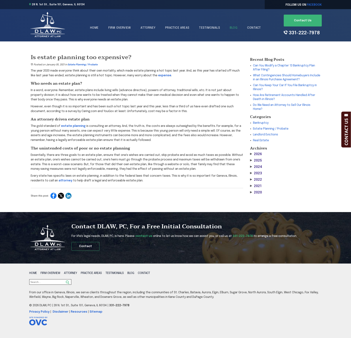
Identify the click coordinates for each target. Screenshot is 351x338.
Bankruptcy (261, 122)
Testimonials (209, 27)
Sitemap (96, 311)
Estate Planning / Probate (83, 65)
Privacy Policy (39, 311)
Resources (79, 311)
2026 (256, 154)
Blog (233, 27)
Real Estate (261, 140)
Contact (254, 27)
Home (94, 27)
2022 (256, 179)
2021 (255, 186)
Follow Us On (304, 4)
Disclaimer (60, 311)
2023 (256, 173)
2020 (256, 192)
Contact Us (303, 20)
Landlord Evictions (265, 134)
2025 (256, 160)
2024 (256, 167)
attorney (65, 180)
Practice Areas (177, 27)
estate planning (73, 126)
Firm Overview (119, 27)
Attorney (148, 27)
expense (164, 75)
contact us (143, 236)
